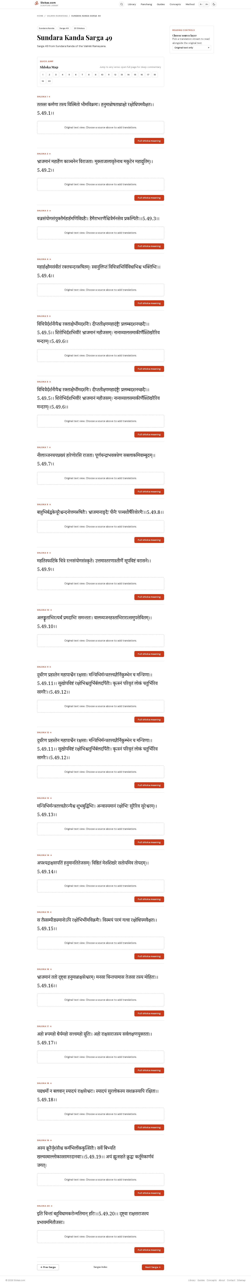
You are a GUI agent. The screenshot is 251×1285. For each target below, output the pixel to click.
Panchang (146, 4)
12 (115, 74)
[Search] (121, 4)
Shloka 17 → (44, 1026)
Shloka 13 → (44, 798)
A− (201, 4)
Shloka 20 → (45, 1206)
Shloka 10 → (44, 610)
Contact (231, 1280)
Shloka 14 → (44, 855)
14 (128, 74)
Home (40, 16)
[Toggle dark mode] (214, 4)
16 (142, 74)
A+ (207, 4)
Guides (161, 4)
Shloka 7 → (44, 447)
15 (135, 74)
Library (132, 4)
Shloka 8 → (44, 504)
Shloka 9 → (44, 553)
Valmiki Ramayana (57, 16)
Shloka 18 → (44, 1083)
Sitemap (241, 1280)
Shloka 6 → (44, 382)
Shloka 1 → (43, 96)
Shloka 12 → (44, 732)
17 (148, 74)
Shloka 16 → (44, 969)
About (222, 1280)
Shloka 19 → (44, 1140)
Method (190, 4)
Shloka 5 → (44, 316)
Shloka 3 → (44, 210)
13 (122, 74)
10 (102, 74)
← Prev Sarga (47, 1267)
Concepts (175, 4)
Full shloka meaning (149, 140)
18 (155, 74)
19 (43, 81)
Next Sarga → (153, 1267)
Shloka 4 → (44, 259)
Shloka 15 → (44, 912)
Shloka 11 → (44, 667)
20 (49, 81)
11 (108, 74)
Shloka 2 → (44, 154)
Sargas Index (100, 1267)
